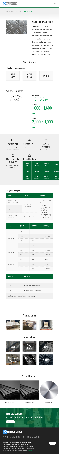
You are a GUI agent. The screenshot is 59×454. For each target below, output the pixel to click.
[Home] (10, 3)
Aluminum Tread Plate (28, 11)
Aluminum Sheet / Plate (16, 11)
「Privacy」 (30, 450)
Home (7, 11)
